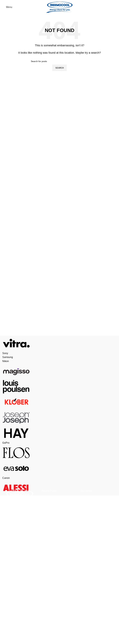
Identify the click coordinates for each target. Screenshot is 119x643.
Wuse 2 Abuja (88, 497)
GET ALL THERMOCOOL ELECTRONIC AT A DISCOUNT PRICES (59, 501)
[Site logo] (59, 7)
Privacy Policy (10, 582)
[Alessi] (59, 416)
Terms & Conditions (13, 605)
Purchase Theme (51, 604)
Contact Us (8, 617)
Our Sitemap (9, 640)
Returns (6, 594)
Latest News (9, 629)
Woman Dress (49, 570)
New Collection (50, 558)
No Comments (68, 511)
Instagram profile (51, 546)
